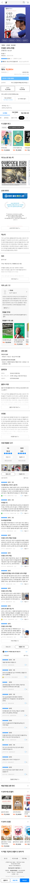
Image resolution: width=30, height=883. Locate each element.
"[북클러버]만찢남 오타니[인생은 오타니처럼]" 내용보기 (15, 577)
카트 (28, 2)
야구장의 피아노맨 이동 (7, 334)
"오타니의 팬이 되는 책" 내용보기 (15, 612)
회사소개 (13, 872)
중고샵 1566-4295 (15, 863)
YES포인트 (4, 72)
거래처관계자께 (19, 872)
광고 (17, 874)
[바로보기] (4, 467)
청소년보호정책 (21, 870)
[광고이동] (24, 2)
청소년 (9, 356)
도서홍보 (13, 874)
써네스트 (3, 55)
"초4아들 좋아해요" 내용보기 (15, 524)
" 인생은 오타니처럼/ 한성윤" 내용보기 (15, 542)
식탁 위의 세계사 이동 (18, 806)
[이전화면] (2, 2)
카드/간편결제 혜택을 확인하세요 (19, 82)
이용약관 (7, 870)
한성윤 (2, 53)
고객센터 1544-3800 (10, 862)
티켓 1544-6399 (20, 862)
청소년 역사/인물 (12, 61)
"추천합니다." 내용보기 (15, 506)
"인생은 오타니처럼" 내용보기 (15, 559)
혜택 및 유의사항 (8, 460)
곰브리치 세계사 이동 (6, 806)
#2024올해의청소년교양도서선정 (16, 127)
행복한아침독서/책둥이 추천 (14, 362)
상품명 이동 (6, 141)
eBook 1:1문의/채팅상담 (14, 865)
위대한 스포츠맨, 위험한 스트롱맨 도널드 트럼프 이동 (19, 334)
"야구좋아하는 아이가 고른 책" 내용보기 (15, 489)
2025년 (24, 362)
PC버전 (8, 872)
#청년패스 (4, 127)
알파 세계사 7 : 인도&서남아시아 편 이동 (6, 836)
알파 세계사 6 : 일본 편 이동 (18, 836)
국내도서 (4, 362)
